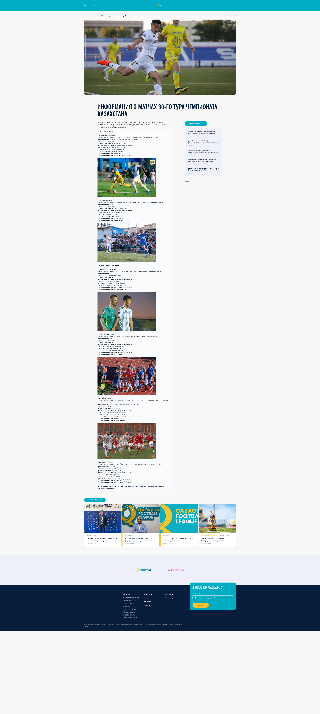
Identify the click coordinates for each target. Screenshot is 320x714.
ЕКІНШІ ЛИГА (127, 606)
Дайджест (147, 601)
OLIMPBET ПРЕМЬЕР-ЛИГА (131, 598)
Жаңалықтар (95, 16)
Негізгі (86, 16)
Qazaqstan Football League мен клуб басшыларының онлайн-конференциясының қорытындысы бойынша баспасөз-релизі (203, 151)
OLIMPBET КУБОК (128, 603)
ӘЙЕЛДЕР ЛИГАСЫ (129, 612)
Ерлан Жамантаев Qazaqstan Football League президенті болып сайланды (203, 169)
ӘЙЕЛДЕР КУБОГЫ (129, 615)
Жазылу (201, 605)
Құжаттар (147, 605)
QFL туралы (169, 594)
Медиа (146, 598)
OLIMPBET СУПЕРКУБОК (131, 609)
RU (98, 5)
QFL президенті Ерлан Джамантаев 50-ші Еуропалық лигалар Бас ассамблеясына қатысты (202, 133)
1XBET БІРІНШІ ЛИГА (129, 601)
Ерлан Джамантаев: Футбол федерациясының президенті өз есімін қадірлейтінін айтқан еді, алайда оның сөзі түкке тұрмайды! (203, 142)
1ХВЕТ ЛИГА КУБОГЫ (130, 618)
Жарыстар (126, 594)
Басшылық (169, 598)
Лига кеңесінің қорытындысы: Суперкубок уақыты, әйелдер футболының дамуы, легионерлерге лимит (202, 160)
